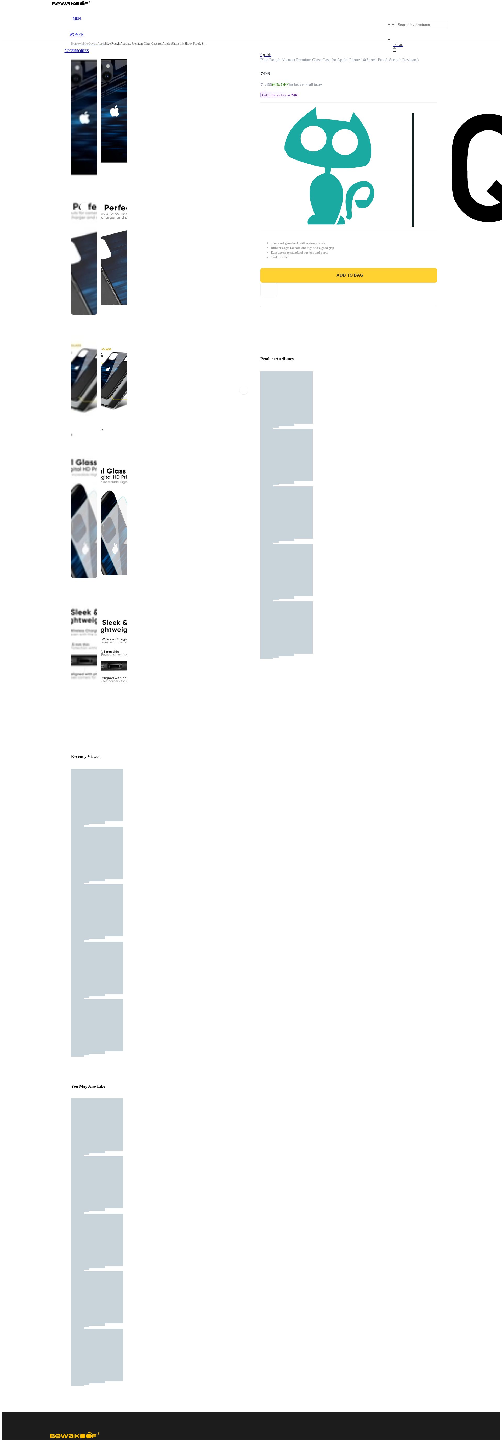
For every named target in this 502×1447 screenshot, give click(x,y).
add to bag (349, 275)
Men (77, 18)
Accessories (76, 51)
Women (77, 35)
